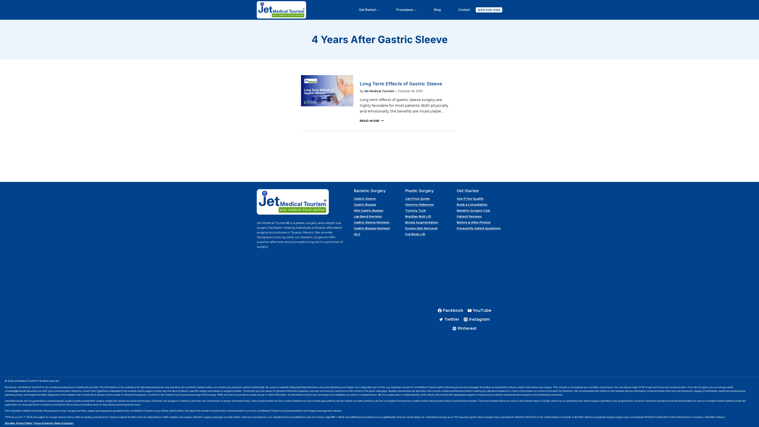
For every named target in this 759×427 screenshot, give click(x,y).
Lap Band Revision (368, 216)
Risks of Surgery (64, 423)
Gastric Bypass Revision (372, 228)
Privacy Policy (24, 423)
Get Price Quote (417, 198)
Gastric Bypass (365, 204)
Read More (372, 121)
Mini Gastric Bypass (368, 210)
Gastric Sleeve (365, 198)
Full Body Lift (415, 234)
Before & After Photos (473, 222)
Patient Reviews (469, 216)
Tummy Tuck (415, 210)
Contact (464, 10)
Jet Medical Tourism (379, 91)
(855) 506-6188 (489, 10)
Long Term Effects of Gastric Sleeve (401, 84)
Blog (437, 10)
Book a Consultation (472, 204)
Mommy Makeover (419, 204)
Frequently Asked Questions (478, 228)
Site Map (10, 423)
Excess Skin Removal (421, 228)
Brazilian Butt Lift (418, 216)
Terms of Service (43, 423)
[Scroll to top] (751, 413)
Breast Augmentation (421, 222)
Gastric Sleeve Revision (372, 222)
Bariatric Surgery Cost (473, 210)
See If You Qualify (470, 198)
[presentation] (327, 102)
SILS (357, 234)
